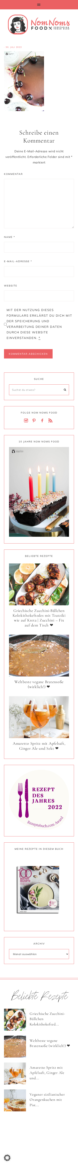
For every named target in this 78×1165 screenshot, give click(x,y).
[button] (39, 4)
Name (9, 236)
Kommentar (13, 173)
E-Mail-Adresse (18, 261)
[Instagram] (26, 421)
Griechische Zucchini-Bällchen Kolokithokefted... (47, 1018)
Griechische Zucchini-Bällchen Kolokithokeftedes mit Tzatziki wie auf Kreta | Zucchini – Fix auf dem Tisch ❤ (39, 618)
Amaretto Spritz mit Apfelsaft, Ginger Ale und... (47, 1072)
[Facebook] (43, 421)
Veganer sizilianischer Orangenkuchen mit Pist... (47, 1099)
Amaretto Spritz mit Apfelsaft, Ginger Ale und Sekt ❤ (39, 746)
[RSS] (51, 421)
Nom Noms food (39, 24)
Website (10, 285)
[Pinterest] (35, 421)
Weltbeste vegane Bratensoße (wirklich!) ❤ (39, 684)
